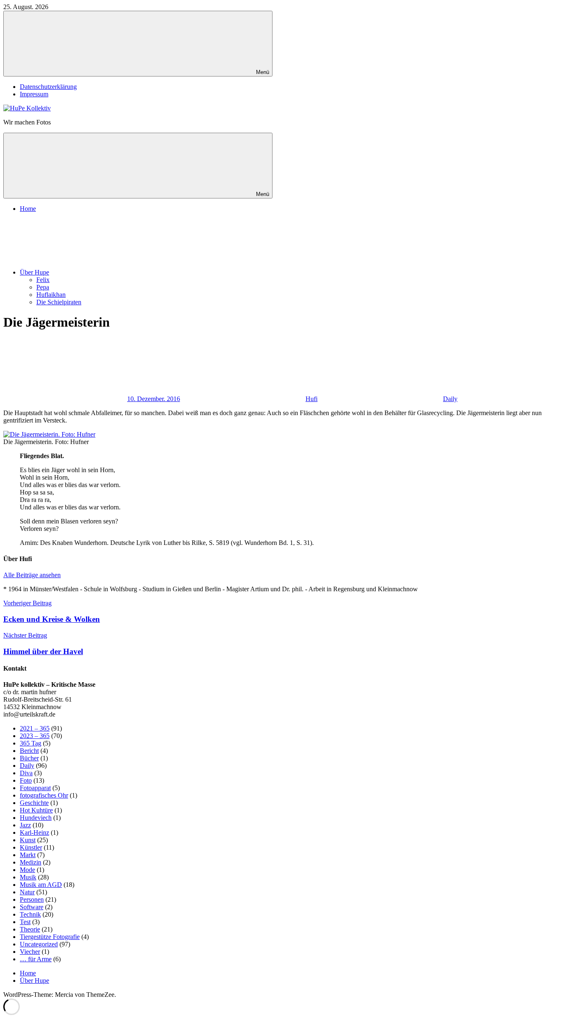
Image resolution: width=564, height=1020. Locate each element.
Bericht (29, 750)
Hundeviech (36, 817)
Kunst (28, 839)
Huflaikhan (51, 294)
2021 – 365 (35, 728)
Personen (32, 899)
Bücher (29, 758)
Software (31, 906)
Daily (450, 398)
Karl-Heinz (34, 832)
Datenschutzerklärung (48, 86)
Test (25, 921)
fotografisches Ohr (44, 795)
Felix (43, 279)
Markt (28, 854)
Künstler (31, 847)
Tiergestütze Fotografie (50, 936)
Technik (30, 914)
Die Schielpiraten (58, 302)
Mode (27, 869)
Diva (26, 772)
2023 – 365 (35, 735)
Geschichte (34, 802)
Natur (27, 892)
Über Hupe (34, 272)
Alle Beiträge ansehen (32, 574)
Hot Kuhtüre (36, 810)
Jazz (25, 825)
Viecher (30, 951)
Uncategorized (39, 944)
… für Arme (36, 959)
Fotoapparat (35, 787)
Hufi (312, 398)
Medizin (30, 862)
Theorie (30, 929)
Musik (28, 877)
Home (28, 208)
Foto (26, 780)
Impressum (34, 94)
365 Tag (30, 743)
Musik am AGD (41, 884)
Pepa (42, 287)
